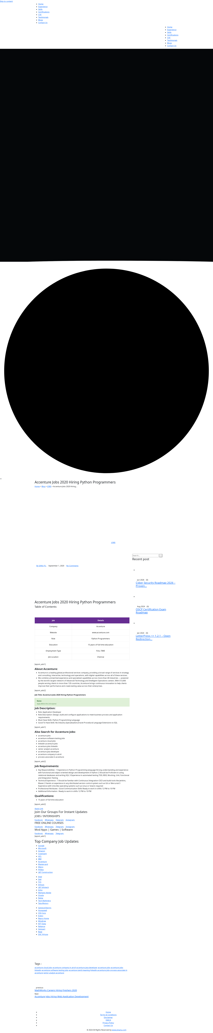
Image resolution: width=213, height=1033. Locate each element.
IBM (39, 859)
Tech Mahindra (44, 900)
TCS (39, 882)
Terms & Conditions (108, 1015)
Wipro (40, 867)
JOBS (113, 542)
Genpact (41, 929)
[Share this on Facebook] (35, 975)
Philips (41, 869)
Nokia (40, 898)
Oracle (41, 895)
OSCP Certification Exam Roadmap (151, 610)
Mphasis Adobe (44, 892)
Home (40, 4)
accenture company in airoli (64, 967)
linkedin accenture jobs (100, 970)
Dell (39, 879)
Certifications (43, 12)
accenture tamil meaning (79, 970)
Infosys (41, 884)
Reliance (41, 926)
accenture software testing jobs (55, 970)
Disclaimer (108, 1017)
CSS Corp (42, 913)
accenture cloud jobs (43, 967)
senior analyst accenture (53, 973)
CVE (39, 14)
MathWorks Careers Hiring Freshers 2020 (56, 990)
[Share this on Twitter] (37, 975)
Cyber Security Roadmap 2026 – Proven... (155, 584)
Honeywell (42, 910)
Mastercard (43, 864)
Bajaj (40, 932)
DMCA (108, 1020)
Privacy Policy (108, 1023)
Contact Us (42, 22)
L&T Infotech (43, 887)
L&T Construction (45, 872)
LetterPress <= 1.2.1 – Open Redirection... (153, 637)
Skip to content (6, 1)
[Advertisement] (106, 504)
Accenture (42, 861)
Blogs (40, 20)
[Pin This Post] (40, 975)
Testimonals (43, 17)
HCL (39, 856)
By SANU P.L (41, 566)
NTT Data (42, 924)
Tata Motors (43, 903)
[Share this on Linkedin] (38, 975)
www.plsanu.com (119, 1030)
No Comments (72, 566)
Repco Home (43, 918)
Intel (40, 877)
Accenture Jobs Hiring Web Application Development (62, 996)
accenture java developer (86, 967)
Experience (42, 6)
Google (41, 845)
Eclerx (40, 916)
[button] (82, 610)
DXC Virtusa (43, 934)
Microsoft (42, 848)
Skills (40, 9)
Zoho (40, 890)
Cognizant (42, 853)
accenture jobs (104, 967)
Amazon (41, 851)
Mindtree (42, 921)
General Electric (44, 908)
